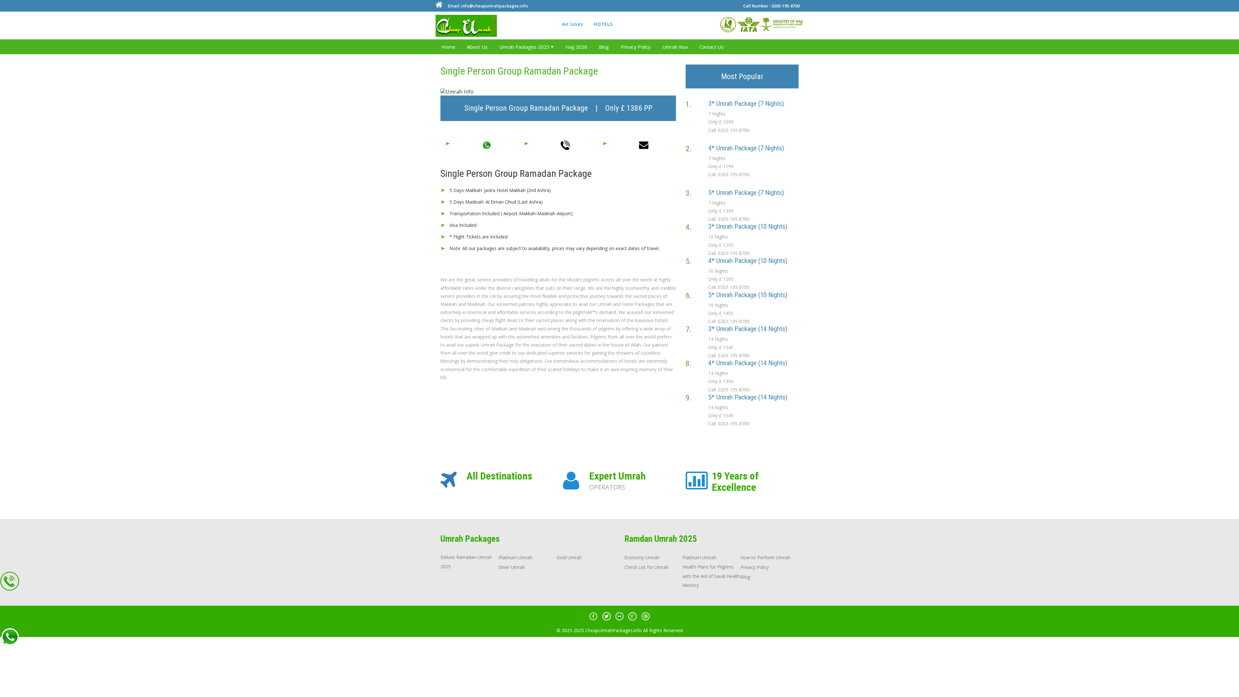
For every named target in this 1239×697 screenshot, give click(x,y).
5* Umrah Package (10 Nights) (747, 295)
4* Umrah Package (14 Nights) (747, 363)
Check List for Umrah (646, 567)
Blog (604, 47)
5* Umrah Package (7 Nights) (746, 193)
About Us (477, 47)
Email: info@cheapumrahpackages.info (488, 6)
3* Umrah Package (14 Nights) (747, 329)
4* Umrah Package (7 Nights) (746, 148)
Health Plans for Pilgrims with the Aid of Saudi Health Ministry (711, 576)
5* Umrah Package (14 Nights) (747, 397)
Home (448, 47)
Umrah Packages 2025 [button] (525, 47)
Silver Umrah (512, 567)
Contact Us (711, 47)
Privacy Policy (635, 47)
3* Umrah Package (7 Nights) (746, 103)
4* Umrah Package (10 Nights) (747, 261)
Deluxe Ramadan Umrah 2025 (466, 562)
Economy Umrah (642, 557)
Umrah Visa (675, 47)
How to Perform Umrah (765, 557)
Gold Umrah (569, 557)
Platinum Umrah (515, 557)
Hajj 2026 (576, 47)
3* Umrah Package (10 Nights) (747, 226)
